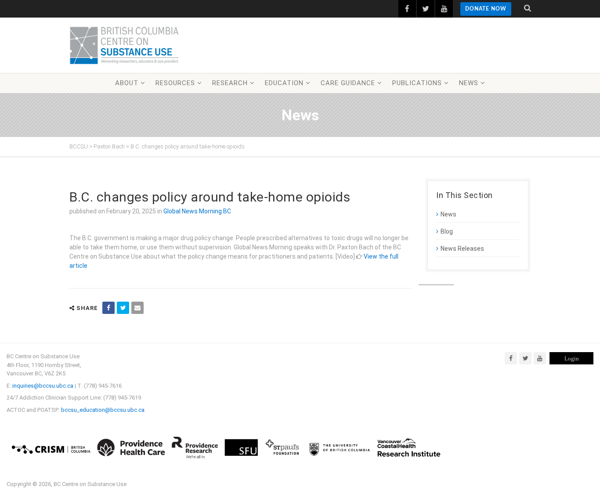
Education (284, 83)
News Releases (462, 248)
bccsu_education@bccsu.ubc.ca (103, 410)
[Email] (137, 308)
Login (571, 358)
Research (230, 83)
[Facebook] (511, 358)
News (468, 83)
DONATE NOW (485, 8)
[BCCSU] (124, 45)
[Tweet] (123, 308)
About (126, 83)
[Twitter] (525, 358)
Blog (447, 231)
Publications (417, 83)
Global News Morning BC (197, 211)
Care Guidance (348, 83)
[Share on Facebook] (108, 308)
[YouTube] (540, 358)
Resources (175, 83)
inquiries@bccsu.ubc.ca (42, 385)
